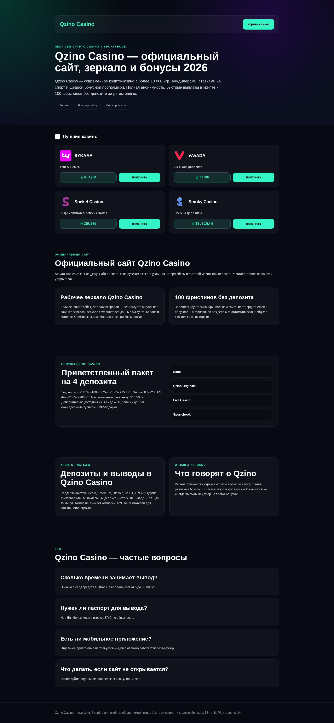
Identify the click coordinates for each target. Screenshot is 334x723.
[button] (88, 177)
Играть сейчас (258, 24)
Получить (139, 177)
